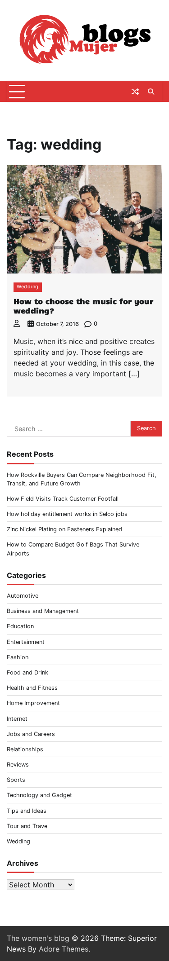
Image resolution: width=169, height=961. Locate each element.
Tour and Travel (28, 826)
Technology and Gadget (39, 795)
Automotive (22, 595)
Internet (17, 718)
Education (20, 626)
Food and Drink (27, 672)
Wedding (28, 287)
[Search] (151, 91)
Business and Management (43, 611)
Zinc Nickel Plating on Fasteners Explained (64, 529)
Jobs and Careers (31, 734)
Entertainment (26, 642)
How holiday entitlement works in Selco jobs (67, 514)
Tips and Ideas (26, 810)
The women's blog (38, 938)
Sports (16, 779)
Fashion (17, 657)
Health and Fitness (32, 687)
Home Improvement (33, 703)
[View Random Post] (135, 91)
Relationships (25, 749)
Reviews (18, 764)
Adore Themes (63, 948)
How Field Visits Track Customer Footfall (63, 498)
